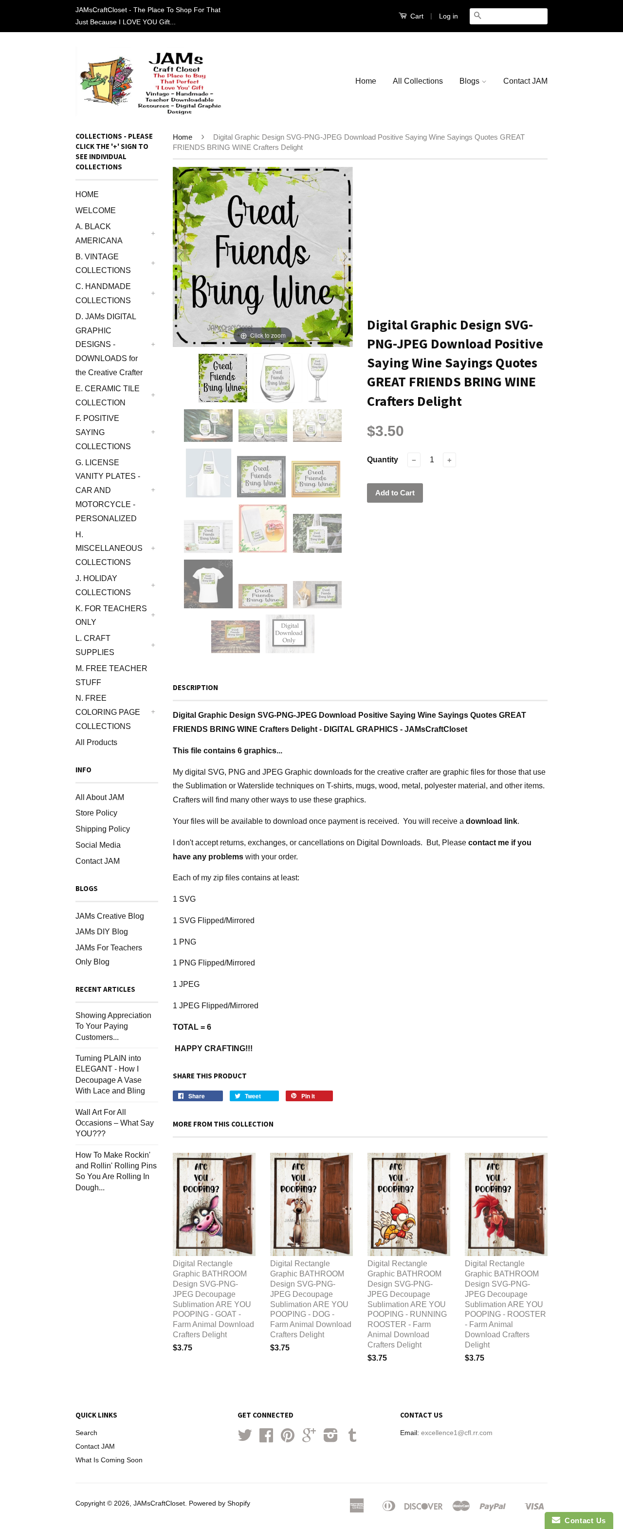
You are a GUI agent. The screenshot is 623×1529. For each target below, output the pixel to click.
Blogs (470, 81)
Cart (415, 16)
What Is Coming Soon (109, 1460)
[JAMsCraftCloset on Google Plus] (309, 1438)
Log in (448, 16)
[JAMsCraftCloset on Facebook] (266, 1438)
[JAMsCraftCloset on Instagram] (330, 1438)
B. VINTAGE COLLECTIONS (103, 264)
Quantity (382, 459)
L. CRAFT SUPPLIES (94, 645)
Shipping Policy (102, 829)
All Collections (418, 81)
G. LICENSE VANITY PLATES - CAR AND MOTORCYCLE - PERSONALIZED (107, 490)
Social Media (98, 845)
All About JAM (99, 797)
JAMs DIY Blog (101, 932)
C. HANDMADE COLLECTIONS (103, 293)
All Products (96, 742)
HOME (87, 194)
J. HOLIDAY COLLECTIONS (103, 585)
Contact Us (583, 1520)
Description (195, 687)
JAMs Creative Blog (109, 916)
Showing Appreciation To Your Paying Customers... (113, 1026)
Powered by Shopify (219, 1503)
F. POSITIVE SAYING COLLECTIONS (103, 432)
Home (365, 81)
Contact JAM (525, 81)
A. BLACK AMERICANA (99, 233)
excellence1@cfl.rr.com (457, 1433)
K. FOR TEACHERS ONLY (111, 615)
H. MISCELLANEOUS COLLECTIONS (109, 548)
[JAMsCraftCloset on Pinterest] (287, 1438)
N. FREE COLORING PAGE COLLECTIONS (107, 712)
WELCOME (95, 210)
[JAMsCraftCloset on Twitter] (245, 1438)
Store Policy (96, 813)
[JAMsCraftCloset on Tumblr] (352, 1438)
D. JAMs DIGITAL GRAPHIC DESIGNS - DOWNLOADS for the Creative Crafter (109, 344)
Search (86, 1433)
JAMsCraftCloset (159, 1503)
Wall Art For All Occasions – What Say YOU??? (114, 1123)
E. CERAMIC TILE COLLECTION (107, 395)
